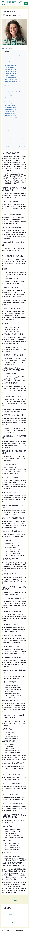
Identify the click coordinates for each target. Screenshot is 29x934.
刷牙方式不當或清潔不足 (9, 87)
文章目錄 (7, 51)
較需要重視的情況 (7, 126)
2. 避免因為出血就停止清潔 (10, 107)
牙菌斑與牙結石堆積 (8, 85)
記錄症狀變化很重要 (8, 101)
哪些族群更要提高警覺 (9, 121)
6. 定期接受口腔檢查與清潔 (10, 115)
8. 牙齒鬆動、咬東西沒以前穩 (10, 79)
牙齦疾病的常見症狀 (8, 54)
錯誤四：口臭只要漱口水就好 (10, 136)
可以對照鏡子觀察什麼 (9, 99)
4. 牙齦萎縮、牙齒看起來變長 (10, 71)
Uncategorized (7, 914)
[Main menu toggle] (26, 3)
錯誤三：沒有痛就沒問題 (9, 134)
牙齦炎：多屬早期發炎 (9, 57)
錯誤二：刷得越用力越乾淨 (9, 132)
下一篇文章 (14, 900)
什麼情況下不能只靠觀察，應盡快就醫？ (12, 117)
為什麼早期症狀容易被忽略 (9, 61)
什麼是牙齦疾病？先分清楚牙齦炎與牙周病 (13, 55)
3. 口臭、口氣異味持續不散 (10, 69)
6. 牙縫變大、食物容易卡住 (10, 75)
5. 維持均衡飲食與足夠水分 (10, 113)
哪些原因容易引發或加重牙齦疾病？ (11, 83)
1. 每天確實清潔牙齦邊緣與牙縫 (11, 105)
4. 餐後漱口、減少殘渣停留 (10, 111)
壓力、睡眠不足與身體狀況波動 (10, 93)
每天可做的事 (7, 140)
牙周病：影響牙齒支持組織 (9, 59)
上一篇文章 (14, 898)
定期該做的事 (7, 144)
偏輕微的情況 (7, 124)
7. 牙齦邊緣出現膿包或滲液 (10, 77)
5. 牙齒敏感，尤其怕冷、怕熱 (10, 73)
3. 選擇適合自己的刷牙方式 (10, 109)
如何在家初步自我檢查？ (9, 95)
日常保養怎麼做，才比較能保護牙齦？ (12, 103)
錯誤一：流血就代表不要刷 (9, 130)
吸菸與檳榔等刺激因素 (9, 89)
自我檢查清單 (7, 97)
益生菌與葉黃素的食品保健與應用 (11, 3)
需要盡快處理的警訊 (8, 119)
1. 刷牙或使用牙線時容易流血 (10, 65)
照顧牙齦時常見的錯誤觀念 (9, 128)
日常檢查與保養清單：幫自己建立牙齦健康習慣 (14, 138)
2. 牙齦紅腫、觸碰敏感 (9, 67)
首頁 (3, 48)
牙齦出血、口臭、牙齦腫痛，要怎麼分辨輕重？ (14, 122)
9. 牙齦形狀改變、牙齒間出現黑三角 (12, 81)
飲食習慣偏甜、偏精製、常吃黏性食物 (12, 91)
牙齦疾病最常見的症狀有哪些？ (10, 63)
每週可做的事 (7, 142)
